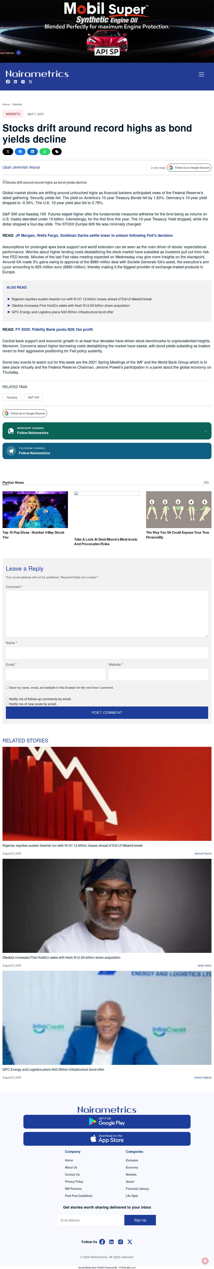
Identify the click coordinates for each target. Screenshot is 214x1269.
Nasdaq (12, 397)
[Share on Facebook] (20, 151)
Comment (14, 586)
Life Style (132, 1196)
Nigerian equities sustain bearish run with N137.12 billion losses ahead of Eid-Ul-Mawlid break (82, 299)
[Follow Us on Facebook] (102, 1241)
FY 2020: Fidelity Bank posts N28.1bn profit (54, 329)
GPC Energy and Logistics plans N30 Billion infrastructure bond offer (62, 311)
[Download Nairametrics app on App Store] (107, 1139)
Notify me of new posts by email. (33, 703)
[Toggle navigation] (201, 74)
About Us (71, 1167)
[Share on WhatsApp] (44, 151)
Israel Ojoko (204, 965)
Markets (17, 104)
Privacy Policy (74, 1181)
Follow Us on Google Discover (192, 167)
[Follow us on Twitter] (30, 81)
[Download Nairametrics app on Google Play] (107, 1122)
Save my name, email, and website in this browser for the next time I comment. (61, 687)
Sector (130, 1181)
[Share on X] (8, 151)
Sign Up (140, 1220)
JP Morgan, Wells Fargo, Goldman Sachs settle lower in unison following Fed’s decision (94, 235)
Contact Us (72, 1174)
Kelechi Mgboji (203, 1077)
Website (116, 664)
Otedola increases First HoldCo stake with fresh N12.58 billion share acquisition (71, 305)
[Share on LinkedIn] (32, 151)
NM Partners (73, 1188)
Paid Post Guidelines (78, 1196)
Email (11, 664)
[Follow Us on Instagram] (121, 1241)
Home (6, 104)
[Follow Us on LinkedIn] (111, 1241)
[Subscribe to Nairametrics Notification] (205, 1261)
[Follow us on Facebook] (8, 81)
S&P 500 (33, 397)
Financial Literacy (137, 1188)
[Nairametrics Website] (37, 73)
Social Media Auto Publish (91, 1267)
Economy (132, 1167)
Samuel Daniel (203, 853)
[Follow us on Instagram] (23, 81)
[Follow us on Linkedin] (15, 81)
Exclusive (132, 1160)
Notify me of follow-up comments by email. (40, 698)
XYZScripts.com (127, 1267)
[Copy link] (57, 151)
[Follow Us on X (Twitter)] (130, 1241)
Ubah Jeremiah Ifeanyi (21, 167)
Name (11, 642)
